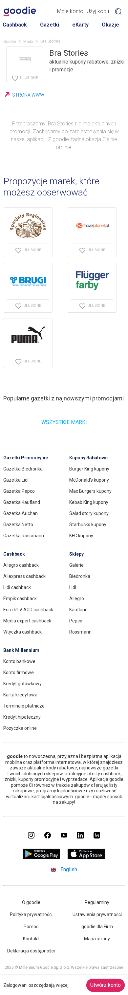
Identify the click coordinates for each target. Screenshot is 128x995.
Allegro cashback (21, 565)
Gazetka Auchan (20, 513)
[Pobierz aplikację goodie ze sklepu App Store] (86, 857)
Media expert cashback (27, 620)
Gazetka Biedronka (23, 468)
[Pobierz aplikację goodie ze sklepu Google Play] (41, 857)
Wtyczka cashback (22, 632)
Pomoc (31, 926)
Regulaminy (97, 902)
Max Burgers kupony (90, 491)
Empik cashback (20, 598)
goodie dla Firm (97, 926)
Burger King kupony (89, 468)
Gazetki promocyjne (25, 457)
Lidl (72, 587)
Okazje (110, 25)
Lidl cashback (17, 587)
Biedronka (79, 576)
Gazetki (49, 25)
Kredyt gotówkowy (22, 683)
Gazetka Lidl (16, 480)
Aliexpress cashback (24, 576)
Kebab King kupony (88, 502)
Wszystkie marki (64, 422)
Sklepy (76, 554)
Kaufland (78, 609)
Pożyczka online (20, 728)
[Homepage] (19, 11)
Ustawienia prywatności (97, 914)
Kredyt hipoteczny (22, 717)
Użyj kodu (98, 11)
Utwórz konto (105, 985)
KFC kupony (81, 535)
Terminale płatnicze (24, 706)
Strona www (28, 95)
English (68, 869)
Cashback (15, 25)
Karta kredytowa (20, 694)
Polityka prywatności (31, 914)
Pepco (75, 620)
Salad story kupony (89, 513)
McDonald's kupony (89, 480)
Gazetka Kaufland (21, 502)
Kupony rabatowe (88, 457)
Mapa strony (97, 938)
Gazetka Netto (18, 524)
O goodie (31, 902)
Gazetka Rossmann (23, 535)
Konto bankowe (19, 661)
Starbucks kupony (87, 524)
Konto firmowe (18, 672)
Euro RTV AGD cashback (28, 609)
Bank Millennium (21, 650)
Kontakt (31, 938)
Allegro (76, 598)
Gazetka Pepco (19, 491)
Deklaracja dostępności (31, 950)
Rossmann (80, 632)
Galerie (76, 565)
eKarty (80, 25)
